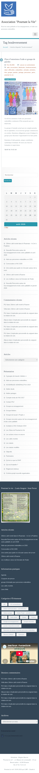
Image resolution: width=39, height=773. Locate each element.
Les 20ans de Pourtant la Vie (15, 430)
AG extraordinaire (15, 604)
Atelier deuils (10, 389)
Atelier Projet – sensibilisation (25, 613)
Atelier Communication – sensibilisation (15, 608)
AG (4, 604)
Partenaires (10, 456)
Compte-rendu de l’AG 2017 (15, 397)
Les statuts (9, 443)
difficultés (11, 70)
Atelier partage (8, 613)
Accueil (5, 47)
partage (21, 72)
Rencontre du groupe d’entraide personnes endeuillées (19, 630)
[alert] (19, 736)
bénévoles (22, 67)
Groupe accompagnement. (11, 621)
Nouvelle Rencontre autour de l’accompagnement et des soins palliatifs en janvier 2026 (20, 285)
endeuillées (19, 70)
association (14, 67)
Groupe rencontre (29, 621)
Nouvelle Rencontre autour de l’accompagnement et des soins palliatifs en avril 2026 (19, 252)
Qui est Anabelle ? (12, 464)
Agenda (3, 575)
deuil (6, 70)
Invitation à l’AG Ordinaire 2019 (16, 426)
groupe (10, 72)
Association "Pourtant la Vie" (18, 21)
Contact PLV (10, 402)
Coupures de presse (7, 578)
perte (33, 72)
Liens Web (4, 589)
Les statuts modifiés (12, 447)
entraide (26, 70)
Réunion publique (8, 634)
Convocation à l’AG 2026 (14, 263)
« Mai (6, 227)
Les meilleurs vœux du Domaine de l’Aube (20, 279)
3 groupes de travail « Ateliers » (16, 376)
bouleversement (31, 67)
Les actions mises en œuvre (15, 434)
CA (4, 617)
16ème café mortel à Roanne (19, 304)
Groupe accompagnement (14, 406)
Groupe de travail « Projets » (15, 415)
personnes (27, 72)
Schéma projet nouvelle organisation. (18, 473)
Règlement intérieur (12, 469)
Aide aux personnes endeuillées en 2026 (19, 259)
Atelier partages (11, 393)
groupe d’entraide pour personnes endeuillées (16, 582)
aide (8, 67)
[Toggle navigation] (35, 34)
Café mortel (13, 617)
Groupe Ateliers (11, 410)
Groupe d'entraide (10, 79)
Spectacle (21, 634)
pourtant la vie (9, 75)
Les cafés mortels (12, 439)
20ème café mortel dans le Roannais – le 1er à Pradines (19, 536)
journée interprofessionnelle (11, 626)
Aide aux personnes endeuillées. (16, 380)
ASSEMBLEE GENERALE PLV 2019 (18, 385)
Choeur (24, 617)
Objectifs (9, 452)
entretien (32, 70)
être (5, 72)
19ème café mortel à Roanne (15, 274)
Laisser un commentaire (27, 65)
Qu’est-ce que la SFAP (13, 460)
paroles (15, 72)
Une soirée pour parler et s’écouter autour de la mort (18, 552)
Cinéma (33, 617)
